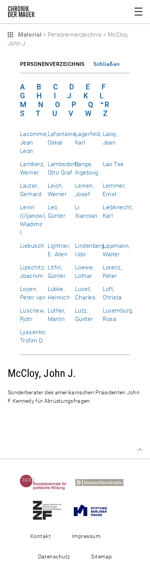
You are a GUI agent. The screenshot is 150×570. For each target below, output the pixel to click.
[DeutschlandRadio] (102, 482)
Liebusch (32, 245)
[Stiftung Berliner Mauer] (94, 510)
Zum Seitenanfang (139, 449)
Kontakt (40, 536)
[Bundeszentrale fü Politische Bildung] (47, 482)
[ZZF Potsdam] (50, 510)
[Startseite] (21, 13)
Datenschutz (54, 556)
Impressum (86, 536)
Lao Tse (113, 164)
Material (29, 34)
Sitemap (101, 556)
